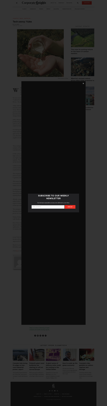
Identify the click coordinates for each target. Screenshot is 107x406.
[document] (53, 203)
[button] (83, 83)
